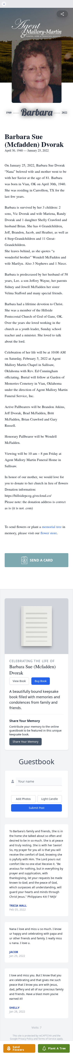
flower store (48, 533)
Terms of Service (47, 1038)
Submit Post (36, 808)
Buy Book (41, 681)
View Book (19, 681)
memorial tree (52, 526)
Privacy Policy (25, 1038)
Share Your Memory (25, 741)
